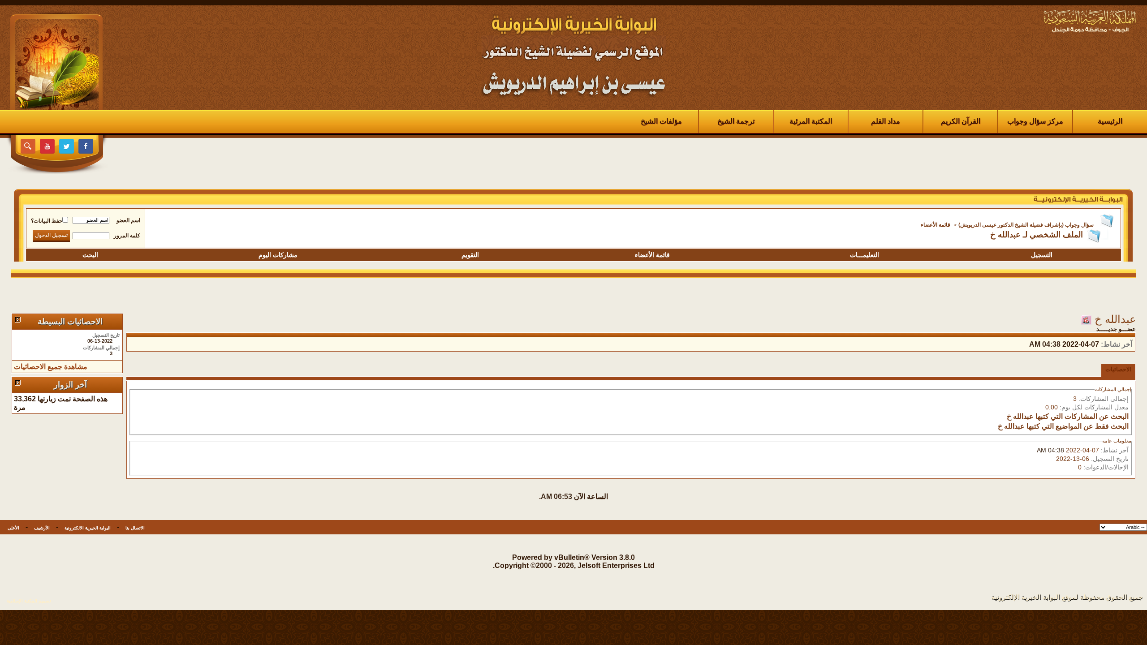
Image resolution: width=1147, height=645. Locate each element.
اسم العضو (128, 220)
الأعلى (13, 527)
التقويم (470, 254)
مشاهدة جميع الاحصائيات (50, 366)
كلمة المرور (127, 235)
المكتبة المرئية (810, 121)
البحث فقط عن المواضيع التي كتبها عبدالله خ (1063, 426)
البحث (90, 254)
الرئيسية (1110, 121)
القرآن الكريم (960, 121)
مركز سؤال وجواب (1035, 121)
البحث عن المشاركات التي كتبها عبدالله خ (1068, 416)
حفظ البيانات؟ (46, 221)
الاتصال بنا (135, 527)
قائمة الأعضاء (935, 225)
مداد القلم (885, 121)
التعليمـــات (864, 254)
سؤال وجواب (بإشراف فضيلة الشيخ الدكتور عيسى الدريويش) (1026, 225)
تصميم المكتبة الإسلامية (29, 600)
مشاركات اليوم (278, 254)
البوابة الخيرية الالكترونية (88, 527)
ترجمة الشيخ (736, 121)
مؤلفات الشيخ (661, 121)
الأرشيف (42, 527)
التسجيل (1041, 254)
